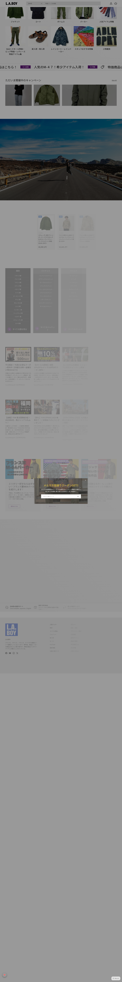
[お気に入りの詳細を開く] (4, 975)
